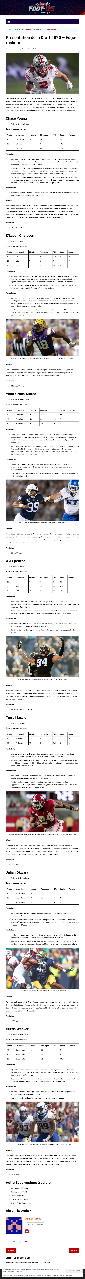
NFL (36, 49)
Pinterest (26, 1241)
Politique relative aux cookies (63, 1275)
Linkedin (20, 1241)
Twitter (14, 1241)
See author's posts (35, 1224)
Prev (12, 1251)
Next (73, 1251)
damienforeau (13, 49)
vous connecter (21, 1262)
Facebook (8, 1241)
